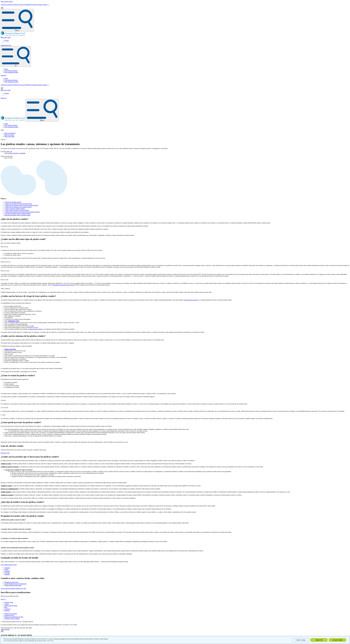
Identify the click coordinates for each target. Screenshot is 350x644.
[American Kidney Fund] (13, 35)
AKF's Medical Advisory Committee (15, 153)
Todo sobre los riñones (10, 70)
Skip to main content (7, 1)
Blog (5, 607)
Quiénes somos (8, 602)
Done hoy (8, 45)
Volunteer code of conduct (12, 618)
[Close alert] (2, 631)
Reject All (319, 640)
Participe (3, 45)
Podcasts (6, 610)
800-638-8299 (5, 629)
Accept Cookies (337, 640)
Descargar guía (5, 453)
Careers (6, 604)
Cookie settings (301, 640)
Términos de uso (9, 615)
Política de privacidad (10, 613)
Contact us (7, 609)
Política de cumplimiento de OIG (13, 617)
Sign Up (3, 599)
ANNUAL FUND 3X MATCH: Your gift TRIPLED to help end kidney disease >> (25, 4)
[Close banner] (2, 8)
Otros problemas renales (11, 72)
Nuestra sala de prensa (10, 605)
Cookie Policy (50, 640)
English (6, 40)
